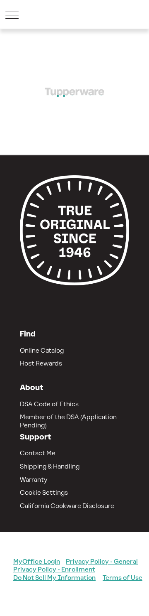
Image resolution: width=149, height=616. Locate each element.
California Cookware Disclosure (67, 505)
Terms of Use (122, 577)
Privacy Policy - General (102, 561)
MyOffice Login (36, 561)
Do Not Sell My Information (54, 577)
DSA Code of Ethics (49, 403)
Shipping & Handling (49, 466)
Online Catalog (42, 350)
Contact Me (37, 452)
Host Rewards (41, 363)
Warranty (34, 479)
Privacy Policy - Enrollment (54, 569)
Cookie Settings (44, 492)
